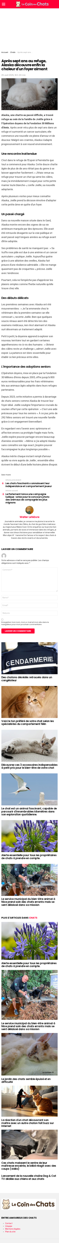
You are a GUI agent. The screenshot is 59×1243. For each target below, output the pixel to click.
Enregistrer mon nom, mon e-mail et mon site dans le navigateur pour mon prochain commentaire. (25, 623)
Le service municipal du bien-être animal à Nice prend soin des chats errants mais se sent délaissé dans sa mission (28, 902)
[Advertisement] (29, 29)
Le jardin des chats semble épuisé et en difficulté (25, 1080)
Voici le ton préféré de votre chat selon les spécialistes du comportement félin (27, 722)
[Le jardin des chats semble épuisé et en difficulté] (29, 1054)
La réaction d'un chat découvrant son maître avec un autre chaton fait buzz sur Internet (27, 1123)
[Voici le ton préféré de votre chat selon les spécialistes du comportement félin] (29, 702)
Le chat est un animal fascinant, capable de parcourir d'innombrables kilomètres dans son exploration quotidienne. (29, 811)
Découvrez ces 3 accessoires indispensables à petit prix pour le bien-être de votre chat (29, 766)
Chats (33, 917)
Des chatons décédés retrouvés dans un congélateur (26, 678)
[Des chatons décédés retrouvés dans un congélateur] (29, 658)
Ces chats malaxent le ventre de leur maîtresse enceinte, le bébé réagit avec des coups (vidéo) (28, 1166)
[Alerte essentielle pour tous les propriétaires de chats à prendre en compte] (29, 836)
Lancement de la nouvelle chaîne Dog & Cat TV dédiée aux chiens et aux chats (28, 1177)
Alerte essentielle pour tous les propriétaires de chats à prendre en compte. (29, 856)
